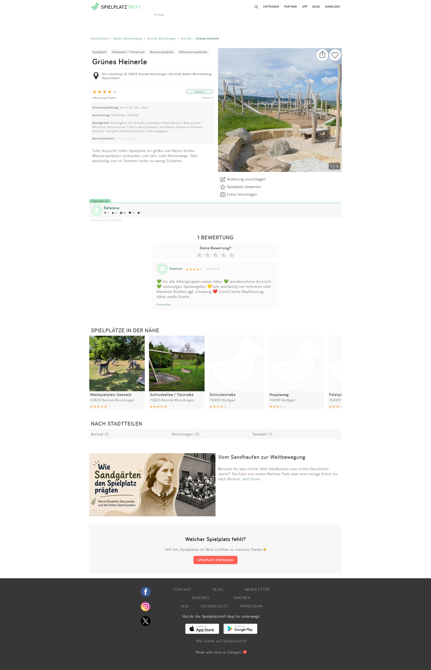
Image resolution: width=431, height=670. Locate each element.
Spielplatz (100, 52)
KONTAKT (201, 597)
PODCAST (182, 589)
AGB (184, 606)
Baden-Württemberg (127, 38)
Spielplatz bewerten (244, 186)
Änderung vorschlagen (246, 178)
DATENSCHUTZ (214, 606)
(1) (107, 434)
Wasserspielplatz (162, 52)
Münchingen (182, 434)
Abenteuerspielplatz (193, 52)
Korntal (186, 38)
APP (304, 7)
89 (124, 212)
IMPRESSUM (251, 606)
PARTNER (290, 7)
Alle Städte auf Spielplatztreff (221, 640)
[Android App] (240, 632)
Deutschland (100, 38)
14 (116, 212)
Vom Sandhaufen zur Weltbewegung (261, 457)
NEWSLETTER (257, 589)
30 (133, 212)
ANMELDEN (332, 7)
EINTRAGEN (271, 7)
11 (108, 212)
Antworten (164, 304)
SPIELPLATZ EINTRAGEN (215, 560)
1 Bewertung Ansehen (104, 97)
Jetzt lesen (251, 478)
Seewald (260, 434)
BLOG (316, 7)
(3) (196, 434)
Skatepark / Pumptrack (128, 52)
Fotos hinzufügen (242, 194)
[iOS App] (202, 632)
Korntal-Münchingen (161, 38)
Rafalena (111, 207)
